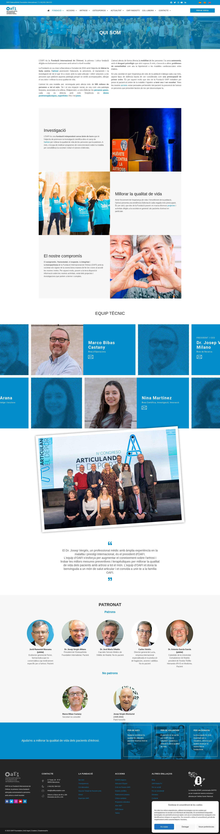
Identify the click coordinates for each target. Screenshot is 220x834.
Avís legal (26, 831)
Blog (153, 780)
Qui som (81, 780)
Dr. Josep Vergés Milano (75, 649)
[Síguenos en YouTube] (181, 2)
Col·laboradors (83, 787)
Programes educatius (122, 802)
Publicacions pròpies (122, 795)
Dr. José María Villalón (110, 649)
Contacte (163, 11)
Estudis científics (121, 791)
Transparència (83, 783)
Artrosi (83, 11)
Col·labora (148, 11)
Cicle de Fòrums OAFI (122, 787)
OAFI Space (119, 809)
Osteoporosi (99, 11)
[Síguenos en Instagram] (178, 2)
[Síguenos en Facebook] (171, 2)
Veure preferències (206, 827)
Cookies (34, 831)
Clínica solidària (120, 798)
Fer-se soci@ (156, 787)
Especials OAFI (83, 798)
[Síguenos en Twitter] (174, 2)
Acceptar (164, 827)
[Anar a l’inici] (48, 10)
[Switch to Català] (204, 2)
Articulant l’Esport (121, 783)
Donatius (155, 795)
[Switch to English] (209, 2)
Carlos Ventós (145, 649)
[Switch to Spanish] (200, 2)
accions (124, 85)
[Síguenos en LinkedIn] (185, 2)
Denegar (185, 827)
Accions (70, 11)
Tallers (117, 813)
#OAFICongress (120, 780)
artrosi (55, 71)
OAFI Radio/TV (133, 11)
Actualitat (116, 11)
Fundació (56, 11)
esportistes (63, 96)
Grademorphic (43, 831)
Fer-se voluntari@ (158, 791)
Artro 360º (118, 806)
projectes (171, 205)
